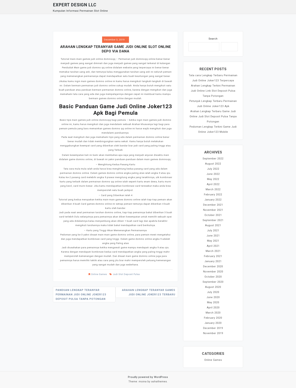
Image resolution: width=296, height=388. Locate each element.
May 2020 (213, 302)
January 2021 (213, 261)
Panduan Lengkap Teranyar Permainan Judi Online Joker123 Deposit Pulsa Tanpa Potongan (81, 295)
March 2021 (213, 251)
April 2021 (213, 245)
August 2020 (213, 287)
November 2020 (213, 271)
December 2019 (213, 328)
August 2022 (213, 163)
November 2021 (213, 209)
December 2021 (213, 204)
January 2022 (213, 199)
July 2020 (213, 292)
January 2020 (213, 322)
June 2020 (213, 297)
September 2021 (213, 220)
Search (213, 38)
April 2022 (213, 184)
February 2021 (213, 256)
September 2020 (213, 281)
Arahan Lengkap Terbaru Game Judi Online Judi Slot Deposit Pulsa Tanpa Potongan (213, 116)
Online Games (99, 274)
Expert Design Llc (74, 4)
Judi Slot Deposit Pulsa (126, 274)
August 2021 (213, 225)
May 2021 (213, 240)
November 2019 (213, 333)
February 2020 (213, 317)
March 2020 (213, 312)
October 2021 (213, 215)
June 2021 (213, 235)
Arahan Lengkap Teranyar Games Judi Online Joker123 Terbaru (148, 292)
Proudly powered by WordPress (148, 377)
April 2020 (213, 307)
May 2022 (213, 179)
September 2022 (213, 158)
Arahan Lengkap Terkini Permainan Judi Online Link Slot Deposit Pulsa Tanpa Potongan (213, 90)
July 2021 (213, 230)
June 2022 (213, 174)
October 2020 (213, 276)
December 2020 (213, 266)
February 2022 (213, 194)
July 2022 (213, 168)
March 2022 (213, 189)
